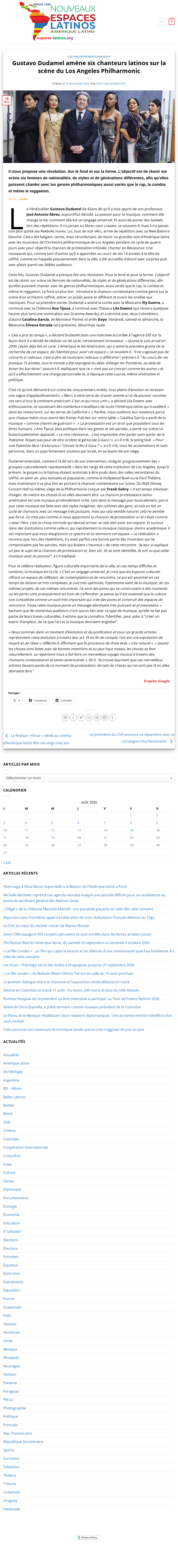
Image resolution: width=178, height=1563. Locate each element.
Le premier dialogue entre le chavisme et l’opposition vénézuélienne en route (66, 982)
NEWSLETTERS (41, 1551)
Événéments (88, 56)
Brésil (7, 1113)
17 (5, 838)
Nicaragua (11, 1366)
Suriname (11, 1458)
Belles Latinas (14, 1097)
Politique (10, 1416)
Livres (8, 1340)
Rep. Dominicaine (17, 1433)
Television (11, 1467)
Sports (8, 1450)
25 (26, 845)
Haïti (7, 1315)
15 (132, 830)
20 (79, 838)
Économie (11, 1214)
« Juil (7, 862)
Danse (8, 1181)
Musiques (103, 56)
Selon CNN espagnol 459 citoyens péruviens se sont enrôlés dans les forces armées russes (77, 934)
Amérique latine (16, 1063)
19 (53, 838)
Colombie (11, 1139)
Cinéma (9, 1130)
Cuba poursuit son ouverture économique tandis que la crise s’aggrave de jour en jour (74, 1029)
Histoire (9, 1324)
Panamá (10, 1382)
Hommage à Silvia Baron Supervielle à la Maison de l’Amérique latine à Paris (65, 886)
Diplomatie (12, 1189)
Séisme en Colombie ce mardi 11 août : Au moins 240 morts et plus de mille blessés (71, 990)
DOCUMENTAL (64, 1551)
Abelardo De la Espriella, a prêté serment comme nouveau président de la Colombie (72, 1007)
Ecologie (10, 1206)
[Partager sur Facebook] (73, 717)
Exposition (11, 1290)
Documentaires (16, 1197)
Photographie (14, 1408)
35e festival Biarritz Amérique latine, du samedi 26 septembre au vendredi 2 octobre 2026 (76, 942)
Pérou (8, 1399)
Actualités (11, 1055)
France (8, 1298)
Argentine (11, 1080)
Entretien (10, 1256)
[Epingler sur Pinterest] (97, 717)
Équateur (10, 1265)
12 (53, 830)
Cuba (7, 1164)
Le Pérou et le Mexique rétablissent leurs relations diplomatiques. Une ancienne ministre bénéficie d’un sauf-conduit (87, 1018)
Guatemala (12, 1307)
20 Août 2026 (162, 1551)
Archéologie (13, 1071)
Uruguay (10, 1500)
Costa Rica (11, 1155)
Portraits (10, 1424)
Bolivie (8, 1105)
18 (26, 838)
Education (11, 1223)
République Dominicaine (23, 1441)
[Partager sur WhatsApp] (65, 717)
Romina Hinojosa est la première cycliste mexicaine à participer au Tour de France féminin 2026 (81, 998)
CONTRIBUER (141, 1551)
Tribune (9, 1483)
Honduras (11, 1332)
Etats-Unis (11, 1273)
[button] (161, 21)
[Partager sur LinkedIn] (104, 717)
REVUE (24, 1551)
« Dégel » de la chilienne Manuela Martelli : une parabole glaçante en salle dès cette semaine (78, 909)
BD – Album (12, 1088)
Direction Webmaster (111, 83)
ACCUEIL (11, 1551)
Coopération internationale (25, 1147)
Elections (10, 1240)
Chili (6, 1122)
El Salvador (12, 1231)
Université (11, 1492)
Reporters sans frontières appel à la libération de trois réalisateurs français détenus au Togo (79, 917)
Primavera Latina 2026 (113, 1551)
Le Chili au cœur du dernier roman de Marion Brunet (46, 925)
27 (79, 845)
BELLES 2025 (85, 1551)
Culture (73, 56)
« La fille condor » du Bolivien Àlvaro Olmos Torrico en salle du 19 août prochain (68, 973)
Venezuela (11, 1509)
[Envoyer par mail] (89, 717)
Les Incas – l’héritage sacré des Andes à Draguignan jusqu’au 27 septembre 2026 (68, 965)
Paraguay (11, 1391)
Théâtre (9, 1475)
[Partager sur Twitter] (81, 717)
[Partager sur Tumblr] (112, 717)
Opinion (9, 1374)
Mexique (10, 1349)
